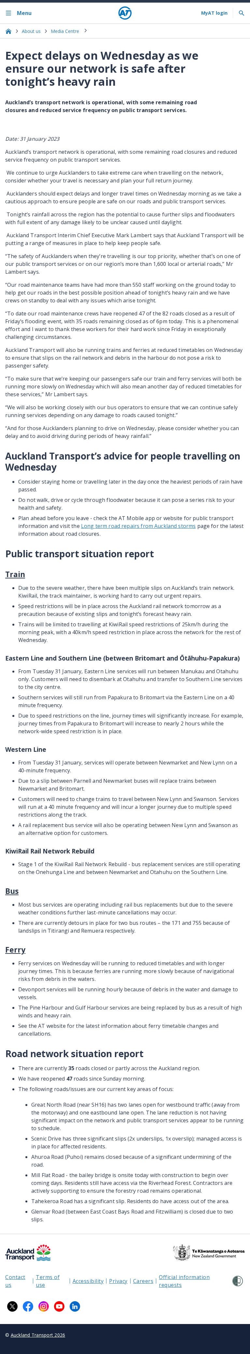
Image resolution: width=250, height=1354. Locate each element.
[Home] (125, 13)
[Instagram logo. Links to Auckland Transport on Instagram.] (43, 1306)
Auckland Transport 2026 (38, 1335)
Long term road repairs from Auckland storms (138, 526)
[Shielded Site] (237, 1281)
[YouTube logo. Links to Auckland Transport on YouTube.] (59, 1306)
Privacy (118, 1281)
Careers (143, 1281)
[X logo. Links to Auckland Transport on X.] (12, 1306)
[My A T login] (214, 13)
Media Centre (65, 31)
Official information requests (184, 1281)
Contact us (15, 1281)
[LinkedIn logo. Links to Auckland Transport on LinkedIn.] (75, 1306)
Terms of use (48, 1281)
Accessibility (88, 1281)
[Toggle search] (241, 13)
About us (31, 31)
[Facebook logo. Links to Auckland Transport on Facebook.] (28, 1306)
